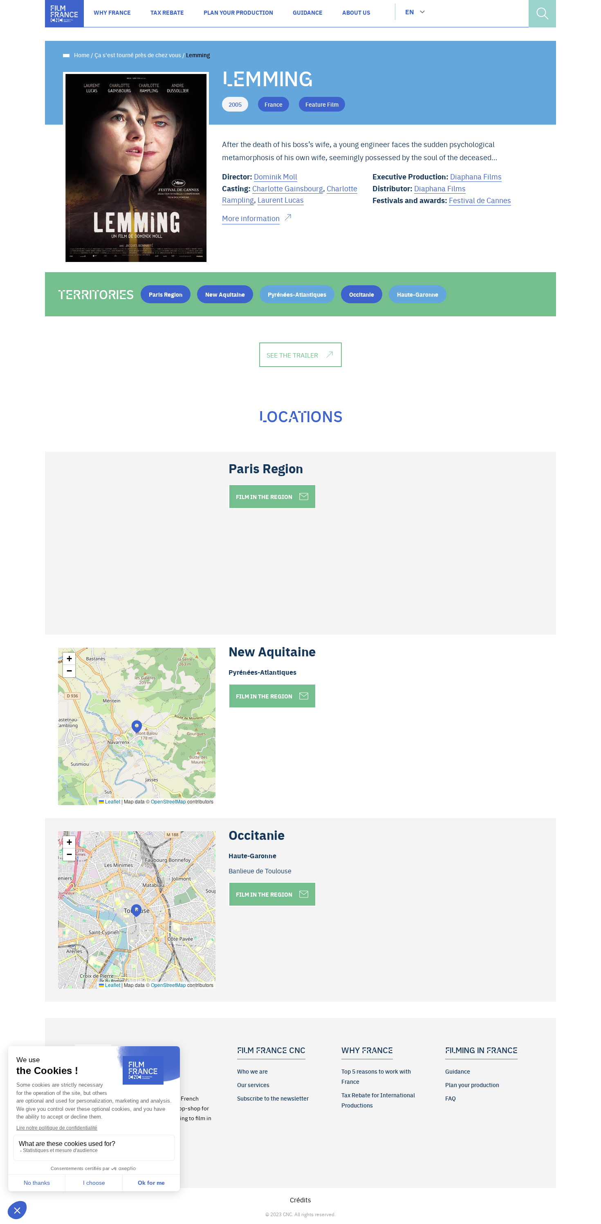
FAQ (450, 1098)
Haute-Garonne (417, 294)
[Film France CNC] (64, 13)
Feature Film (322, 104)
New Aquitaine (225, 294)
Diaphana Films (476, 176)
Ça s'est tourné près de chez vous (137, 55)
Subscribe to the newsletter (273, 1098)
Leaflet (112, 801)
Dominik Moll (275, 176)
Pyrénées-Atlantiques (297, 294)
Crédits (300, 1199)
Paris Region (165, 294)
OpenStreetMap (168, 801)
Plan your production (472, 1085)
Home (82, 55)
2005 (235, 104)
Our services (253, 1085)
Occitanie (361, 294)
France (274, 104)
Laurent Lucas (281, 200)
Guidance (457, 1071)
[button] (136, 726)
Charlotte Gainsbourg (287, 188)
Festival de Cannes (480, 200)
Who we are (252, 1071)
